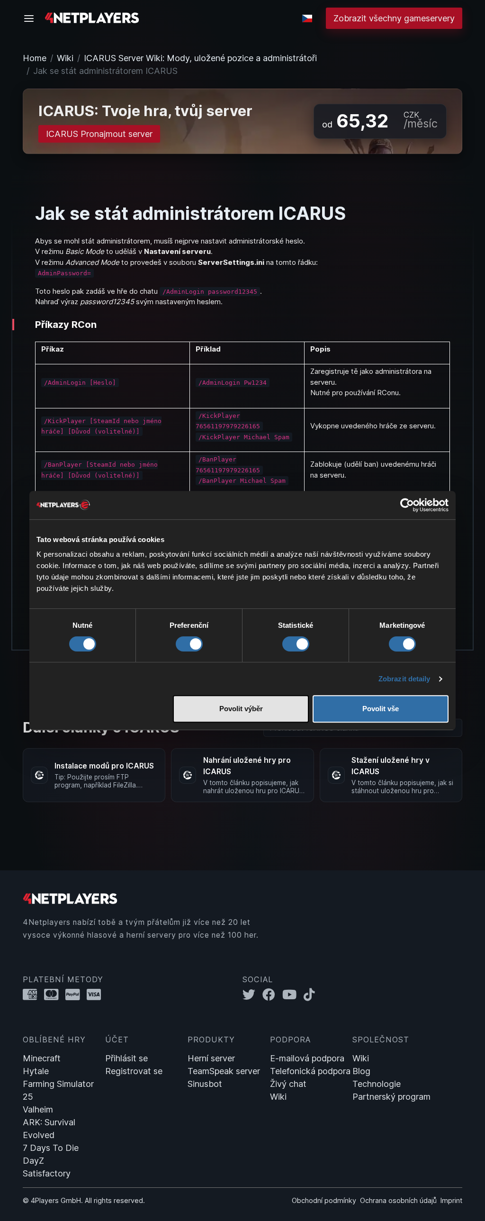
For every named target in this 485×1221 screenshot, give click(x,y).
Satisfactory (47, 1173)
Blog (361, 1071)
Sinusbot (205, 1084)
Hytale (36, 1071)
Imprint (451, 1200)
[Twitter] (252, 995)
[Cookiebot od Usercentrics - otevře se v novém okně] (407, 505)
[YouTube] (293, 995)
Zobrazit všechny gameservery (394, 18)
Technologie (376, 1084)
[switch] (189, 643)
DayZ (33, 1161)
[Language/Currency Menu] (307, 18)
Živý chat (288, 1084)
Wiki (65, 58)
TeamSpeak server (224, 1071)
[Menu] (32, 18)
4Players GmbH (56, 1200)
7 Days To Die (51, 1148)
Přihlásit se (126, 1058)
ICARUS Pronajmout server (99, 134)
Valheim (38, 1109)
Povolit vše (380, 709)
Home (34, 58)
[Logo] (92, 17)
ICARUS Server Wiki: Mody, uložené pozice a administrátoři (200, 58)
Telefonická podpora (310, 1071)
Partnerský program (391, 1097)
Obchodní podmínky (324, 1200)
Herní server (211, 1058)
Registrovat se (133, 1071)
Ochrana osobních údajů (398, 1200)
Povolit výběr (241, 709)
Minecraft (42, 1058)
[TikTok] (311, 995)
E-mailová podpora (307, 1058)
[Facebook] (272, 995)
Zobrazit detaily (404, 679)
